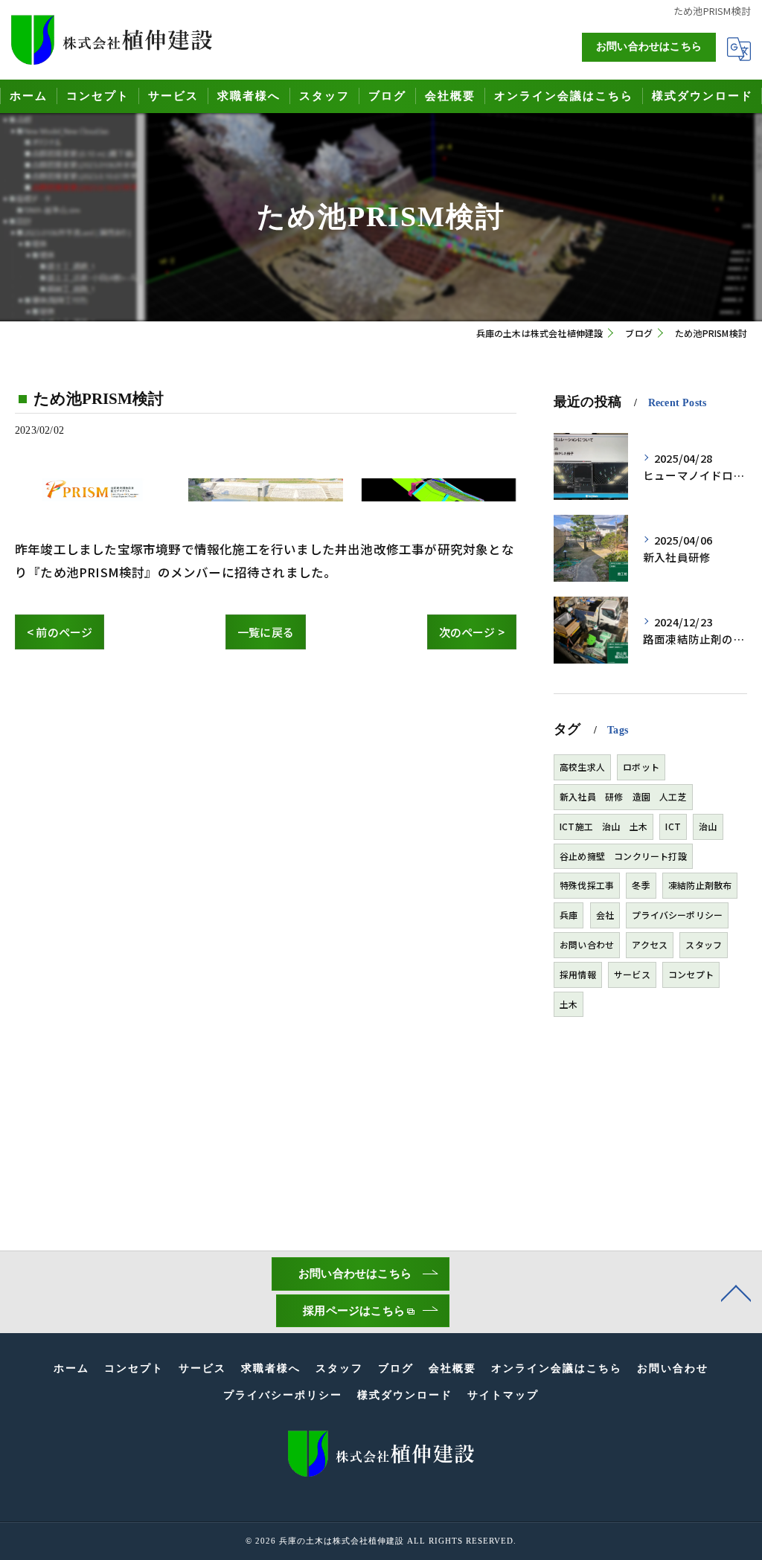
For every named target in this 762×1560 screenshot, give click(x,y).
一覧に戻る (265, 632)
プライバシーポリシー (677, 914)
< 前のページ (59, 632)
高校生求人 (582, 766)
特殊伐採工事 (587, 885)
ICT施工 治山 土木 (603, 826)
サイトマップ (503, 1395)
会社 (605, 914)
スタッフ (703, 944)
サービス (632, 974)
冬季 (641, 885)
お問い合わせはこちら (649, 46)
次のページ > (472, 632)
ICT (673, 826)
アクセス (649, 944)
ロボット (641, 766)
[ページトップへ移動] (736, 1292)
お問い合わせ (587, 944)
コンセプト (691, 974)
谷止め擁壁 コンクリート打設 (623, 856)
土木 (568, 1004)
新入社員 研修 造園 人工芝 (623, 796)
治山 (708, 826)
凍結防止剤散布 (699, 885)
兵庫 (568, 914)
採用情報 (578, 974)
